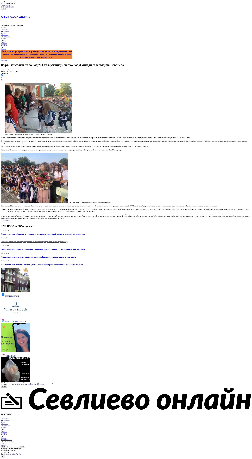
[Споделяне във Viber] (2, 80)
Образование (5, 36)
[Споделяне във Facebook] (2, 76)
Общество (4, 35)
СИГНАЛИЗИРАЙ (7, 7)
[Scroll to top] (3, 456)
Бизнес (3, 33)
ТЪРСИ (3, 9)
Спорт (3, 40)
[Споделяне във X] (2, 78)
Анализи (4, 45)
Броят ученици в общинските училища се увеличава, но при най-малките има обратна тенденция (43, 234)
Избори (3, 49)
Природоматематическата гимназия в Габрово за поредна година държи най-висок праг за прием (43, 249)
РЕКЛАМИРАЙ (6, 5)
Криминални (5, 31)
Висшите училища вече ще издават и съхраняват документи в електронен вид (34, 242)
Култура (3, 38)
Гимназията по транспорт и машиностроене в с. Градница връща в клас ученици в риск (38, 257)
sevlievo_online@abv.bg (36, 384)
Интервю (4, 44)
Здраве (3, 42)
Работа (3, 47)
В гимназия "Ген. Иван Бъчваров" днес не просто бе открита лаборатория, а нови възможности (42, 265)
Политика (4, 29)
